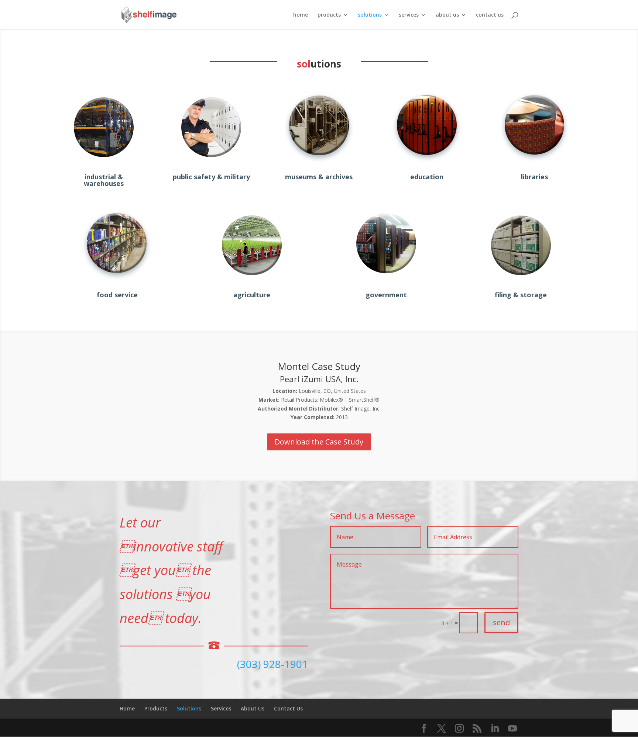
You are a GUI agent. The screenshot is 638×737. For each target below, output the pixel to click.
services (409, 15)
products (329, 15)
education (426, 176)
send (501, 622)
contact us (490, 15)
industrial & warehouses (104, 180)
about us (447, 15)
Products (155, 708)
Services (221, 708)
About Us (252, 708)
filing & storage (521, 294)
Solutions (189, 708)
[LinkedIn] (494, 728)
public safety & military (211, 176)
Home (127, 708)
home (300, 15)
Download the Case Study (319, 442)
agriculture (251, 294)
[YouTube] (512, 728)
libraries (534, 176)
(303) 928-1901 (272, 664)
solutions (370, 15)
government (386, 294)
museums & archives (319, 176)
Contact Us (288, 708)
